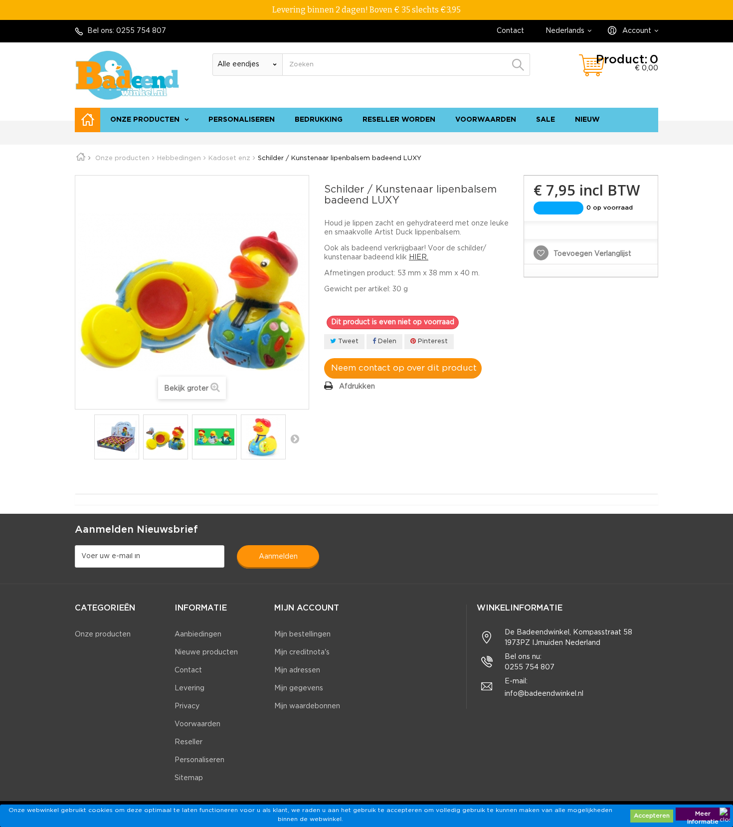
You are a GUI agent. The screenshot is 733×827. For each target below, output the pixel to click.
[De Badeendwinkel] (127, 75)
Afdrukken (357, 387)
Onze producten (145, 120)
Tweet (347, 341)
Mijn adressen (297, 670)
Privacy (187, 706)
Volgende (295, 438)
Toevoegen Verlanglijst (591, 254)
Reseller (188, 742)
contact (604, 137)
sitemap (639, 137)
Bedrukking (319, 120)
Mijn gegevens (298, 688)
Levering (189, 688)
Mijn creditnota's (302, 652)
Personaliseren (241, 120)
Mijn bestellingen (302, 634)
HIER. (418, 257)
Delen (386, 341)
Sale (545, 120)
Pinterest (432, 341)
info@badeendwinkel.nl (544, 694)
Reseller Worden (399, 120)
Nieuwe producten (206, 652)
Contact (510, 31)
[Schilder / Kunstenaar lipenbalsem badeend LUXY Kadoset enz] (117, 437)
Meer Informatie (703, 816)
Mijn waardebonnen (307, 706)
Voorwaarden (485, 120)
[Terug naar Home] (84, 158)
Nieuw (587, 120)
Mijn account (306, 608)
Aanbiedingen (198, 634)
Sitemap (189, 778)
